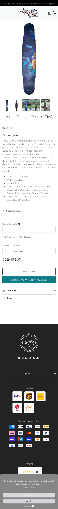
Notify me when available (29, 280)
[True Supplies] (29, 13)
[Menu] (3, 13)
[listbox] (29, 229)
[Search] (10, 13)
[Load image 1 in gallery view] (29, 59)
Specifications (13, 211)
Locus (9, 127)
